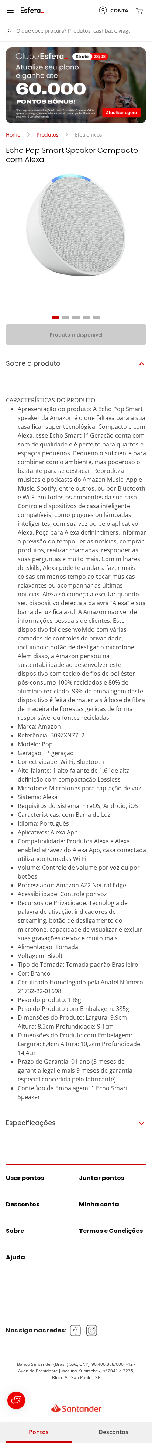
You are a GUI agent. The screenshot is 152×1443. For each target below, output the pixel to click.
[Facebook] (75, 1330)
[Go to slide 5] (96, 317)
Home (13, 134)
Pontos (39, 1432)
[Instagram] (92, 1330)
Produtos (48, 134)
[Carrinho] (141, 10)
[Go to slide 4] (86, 317)
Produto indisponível (76, 334)
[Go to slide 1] (55, 317)
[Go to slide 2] (65, 317)
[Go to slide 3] (76, 317)
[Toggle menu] (10, 10)
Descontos (113, 1432)
